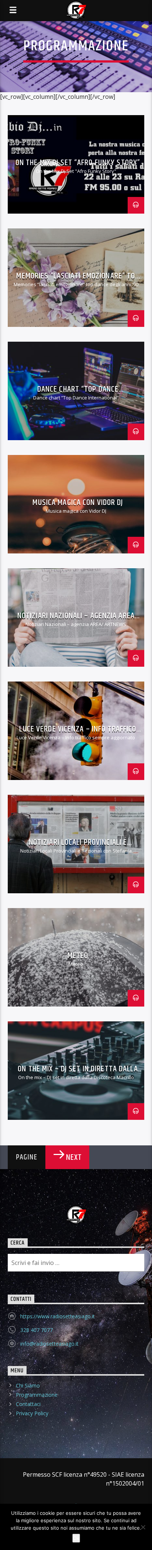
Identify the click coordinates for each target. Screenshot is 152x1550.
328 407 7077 (36, 1329)
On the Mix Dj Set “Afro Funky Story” (77, 162)
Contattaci (28, 1403)
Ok (76, 1538)
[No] (142, 1527)
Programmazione (37, 1394)
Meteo (78, 955)
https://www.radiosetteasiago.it (57, 1316)
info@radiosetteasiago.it (49, 1343)
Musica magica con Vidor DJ (77, 502)
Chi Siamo (28, 1385)
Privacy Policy (32, 1413)
